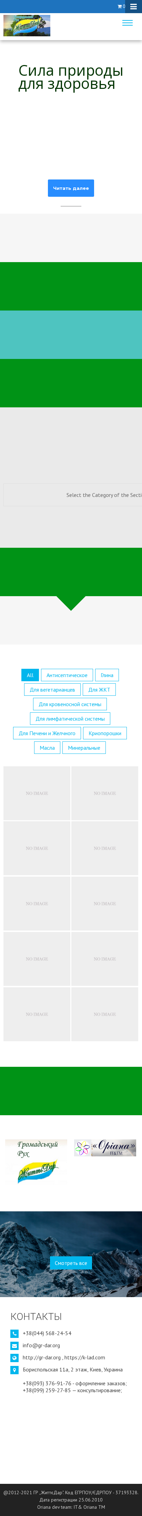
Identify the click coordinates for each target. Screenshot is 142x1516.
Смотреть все (71, 1262)
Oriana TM (94, 1507)
